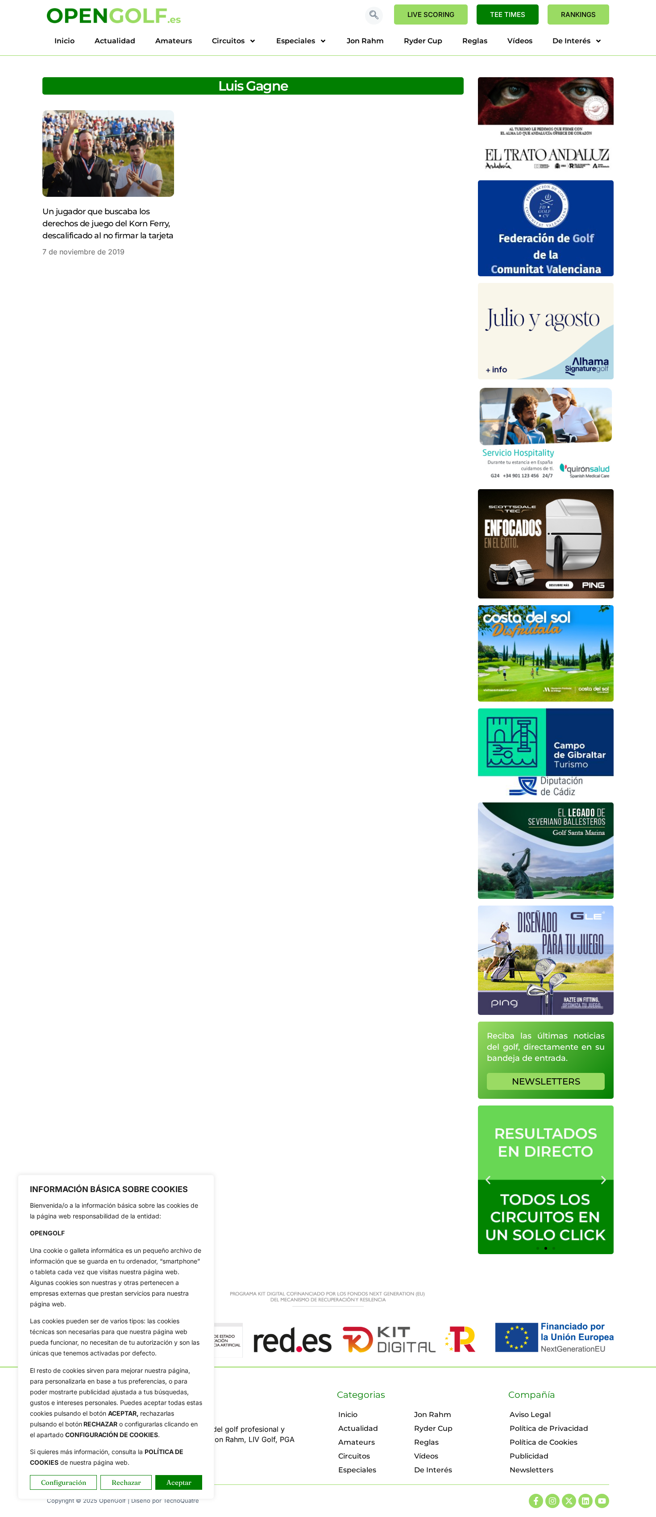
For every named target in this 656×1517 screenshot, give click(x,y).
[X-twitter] (569, 1501)
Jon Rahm (365, 41)
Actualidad (115, 41)
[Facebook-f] (536, 1501)
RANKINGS (578, 14)
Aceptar (178, 1482)
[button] (374, 16)
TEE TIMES (507, 14)
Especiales (295, 41)
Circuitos (228, 41)
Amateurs (173, 41)
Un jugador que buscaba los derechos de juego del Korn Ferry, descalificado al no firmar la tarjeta (108, 224)
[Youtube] (602, 1501)
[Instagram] (552, 1501)
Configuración (63, 1482)
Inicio (64, 41)
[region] (116, 1337)
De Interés (571, 41)
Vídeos (519, 41)
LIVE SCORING (430, 14)
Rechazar (126, 1482)
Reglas (474, 41)
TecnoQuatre (181, 1500)
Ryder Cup (423, 41)
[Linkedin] (585, 1501)
